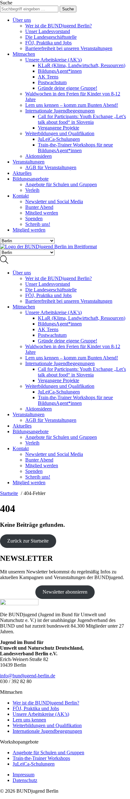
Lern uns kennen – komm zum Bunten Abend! (71, 105)
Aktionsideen (38, 156)
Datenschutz (25, 780)
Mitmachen (24, 54)
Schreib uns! (37, 224)
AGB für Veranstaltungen (50, 167)
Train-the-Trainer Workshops (41, 758)
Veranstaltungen (28, 161)
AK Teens (48, 76)
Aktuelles (22, 173)
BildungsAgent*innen (60, 71)
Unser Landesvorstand (47, 31)
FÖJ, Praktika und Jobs (48, 42)
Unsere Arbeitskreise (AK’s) (53, 59)
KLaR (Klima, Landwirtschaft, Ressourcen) (81, 65)
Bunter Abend (39, 207)
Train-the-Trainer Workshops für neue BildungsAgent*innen (75, 147)
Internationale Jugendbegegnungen (60, 110)
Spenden (34, 218)
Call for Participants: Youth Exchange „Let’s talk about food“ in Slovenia (82, 119)
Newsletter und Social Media (54, 201)
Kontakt (21, 195)
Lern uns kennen (29, 719)
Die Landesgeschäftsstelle (51, 37)
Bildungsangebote (31, 178)
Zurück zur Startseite (28, 540)
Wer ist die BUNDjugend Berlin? (58, 25)
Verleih (32, 190)
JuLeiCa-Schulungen (59, 139)
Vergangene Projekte (58, 127)
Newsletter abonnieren (65, 592)
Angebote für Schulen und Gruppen (61, 184)
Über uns (22, 20)
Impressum (23, 774)
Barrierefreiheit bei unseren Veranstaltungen (68, 48)
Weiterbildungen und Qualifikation (59, 133)
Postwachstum (52, 82)
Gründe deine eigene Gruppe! (67, 88)
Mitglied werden (41, 213)
